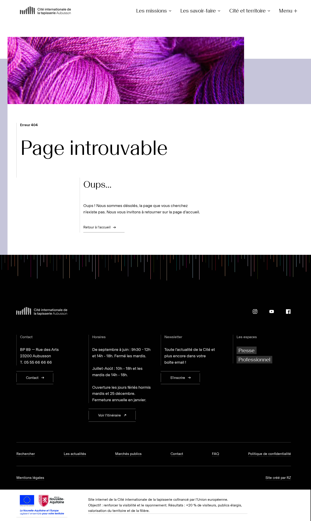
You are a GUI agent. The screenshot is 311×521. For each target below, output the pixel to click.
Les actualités (75, 454)
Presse (246, 350)
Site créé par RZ (278, 477)
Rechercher (25, 454)
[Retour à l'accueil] (45, 11)
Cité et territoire (247, 11)
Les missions (151, 11)
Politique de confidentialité (269, 454)
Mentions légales (30, 477)
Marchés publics (128, 454)
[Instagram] (255, 311)
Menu (285, 11)
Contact (177, 454)
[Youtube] (271, 311)
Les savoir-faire (198, 11)
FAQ (215, 454)
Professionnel (254, 359)
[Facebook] (288, 311)
